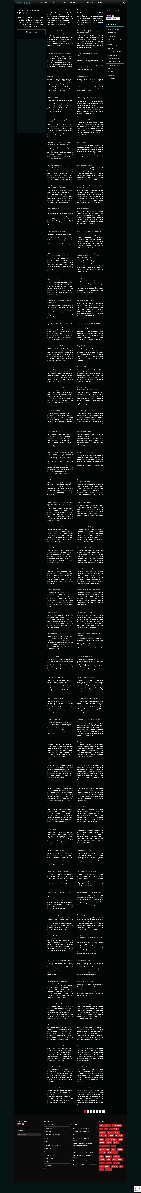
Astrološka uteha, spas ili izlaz (56, 677)
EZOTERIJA (55, 2)
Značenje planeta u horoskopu (55, 527)
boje (101, 1129)
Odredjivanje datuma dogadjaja (85, 677)
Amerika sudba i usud (83, 10)
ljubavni (109, 1142)
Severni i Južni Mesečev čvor (55, 850)
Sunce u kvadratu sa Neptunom (86, 960)
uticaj (101, 1166)
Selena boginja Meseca (53, 367)
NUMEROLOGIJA (90, 2)
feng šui (111, 1136)
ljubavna (102, 1142)
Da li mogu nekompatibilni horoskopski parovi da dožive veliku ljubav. (89, 480)
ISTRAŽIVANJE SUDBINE (115, 40)
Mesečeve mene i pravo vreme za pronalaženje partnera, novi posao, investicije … (89, 937)
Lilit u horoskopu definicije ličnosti (56, 410)
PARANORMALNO (113, 65)
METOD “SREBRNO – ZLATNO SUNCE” (84, 1164)
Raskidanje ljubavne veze (54, 480)
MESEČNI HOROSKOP (114, 52)
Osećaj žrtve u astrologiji (54, 569)
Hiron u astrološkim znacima (55, 698)
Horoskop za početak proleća (55, 1004)
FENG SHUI (111, 36)
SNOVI (110, 75)
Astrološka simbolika (53, 76)
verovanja (114, 1166)
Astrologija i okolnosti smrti (84, 278)
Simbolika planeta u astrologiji (55, 633)
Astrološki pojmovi (52, 785)
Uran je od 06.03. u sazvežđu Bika (86, 569)
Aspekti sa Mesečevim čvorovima (86, 806)
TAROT (80, 2)
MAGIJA (36, 2)
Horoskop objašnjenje (83, 208)
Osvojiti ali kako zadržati (84, 502)
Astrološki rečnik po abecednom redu (87, 367)
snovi (108, 1159)
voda (121, 1166)
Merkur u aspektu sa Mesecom (56, 1087)
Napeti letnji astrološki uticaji (85, 527)
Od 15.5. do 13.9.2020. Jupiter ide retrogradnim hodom (86, 98)
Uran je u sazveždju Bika (84, 827)
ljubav (120, 1139)
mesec (107, 1146)
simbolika (108, 1156)
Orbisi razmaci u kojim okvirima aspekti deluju (60, 806)
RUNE (109, 68)
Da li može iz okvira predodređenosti (87, 656)
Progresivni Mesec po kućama (85, 346)
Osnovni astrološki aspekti (84, 165)
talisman (102, 1163)
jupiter (101, 1139)
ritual (109, 1153)
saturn (115, 1153)
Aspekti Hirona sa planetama (55, 719)
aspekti (108, 1125)
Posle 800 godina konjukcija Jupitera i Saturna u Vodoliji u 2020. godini (57, 186)
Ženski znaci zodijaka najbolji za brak (57, 871)
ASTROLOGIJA (45, 2)
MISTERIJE (111, 55)
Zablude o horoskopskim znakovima (57, 936)
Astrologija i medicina (83, 785)
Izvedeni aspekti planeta (54, 763)
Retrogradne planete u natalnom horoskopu (89, 742)
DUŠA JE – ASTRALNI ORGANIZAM (83, 1152)
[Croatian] (110, 16)
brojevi (116, 1129)
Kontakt (100, 2)
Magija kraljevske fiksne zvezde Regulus (88, 892)
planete (120, 1149)
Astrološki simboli (52, 742)
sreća (114, 1159)
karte (107, 1139)
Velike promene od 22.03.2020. (85, 120)
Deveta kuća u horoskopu (84, 850)
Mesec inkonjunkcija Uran (84, 1087)
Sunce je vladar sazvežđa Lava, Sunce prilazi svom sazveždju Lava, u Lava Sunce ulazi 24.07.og (60, 504)
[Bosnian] (107, 16)
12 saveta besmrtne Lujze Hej (81, 1131)
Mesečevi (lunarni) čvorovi (84, 612)
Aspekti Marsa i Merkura (84, 1066)
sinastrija (116, 1156)
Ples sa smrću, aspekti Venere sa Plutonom (59, 1024)
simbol (101, 1156)
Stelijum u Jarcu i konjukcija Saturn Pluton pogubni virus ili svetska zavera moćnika (59, 143)
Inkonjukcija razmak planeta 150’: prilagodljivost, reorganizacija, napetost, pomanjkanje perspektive (88, 255)
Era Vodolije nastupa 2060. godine (86, 871)
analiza (102, 1125)
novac (113, 1146)
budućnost (103, 1132)
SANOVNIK (72, 2)
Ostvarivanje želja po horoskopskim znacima (59, 960)
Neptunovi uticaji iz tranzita (84, 431)
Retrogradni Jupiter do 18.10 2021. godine (59, 53)
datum (110, 1132)
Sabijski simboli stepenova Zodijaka (57, 915)
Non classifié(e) (112, 58)
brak (106, 1129)
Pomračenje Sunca (82, 76)
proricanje (102, 1153)
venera (107, 1166)
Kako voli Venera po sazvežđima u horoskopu (60, 1045)
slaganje (102, 1159)
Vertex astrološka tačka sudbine (86, 410)
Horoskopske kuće (82, 763)
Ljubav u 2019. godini (53, 656)
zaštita (101, 1170)
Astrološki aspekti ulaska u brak (56, 231)
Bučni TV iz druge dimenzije (81, 1128)
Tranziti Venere (81, 1045)
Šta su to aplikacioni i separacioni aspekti (88, 589)
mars (101, 1146)
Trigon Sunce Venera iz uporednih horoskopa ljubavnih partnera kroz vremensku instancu (89, 388)
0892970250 (31, 32)
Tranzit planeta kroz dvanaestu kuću (87, 300)
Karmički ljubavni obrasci (54, 589)
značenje (108, 1170)
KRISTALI (64, 2)
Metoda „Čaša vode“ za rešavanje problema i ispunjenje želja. (82, 1144)
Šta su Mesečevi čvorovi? (54, 31)
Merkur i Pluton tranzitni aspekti (56, 1066)
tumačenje (116, 1163)
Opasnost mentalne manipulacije (82, 1135)
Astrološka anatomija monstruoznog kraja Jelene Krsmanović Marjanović (58, 893)
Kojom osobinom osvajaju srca (85, 1004)
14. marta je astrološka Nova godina (87, 548)
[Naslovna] (23, 2)
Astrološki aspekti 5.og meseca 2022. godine (60, 10)
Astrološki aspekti (52, 612)
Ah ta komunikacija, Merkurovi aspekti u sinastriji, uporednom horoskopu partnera (58, 254)
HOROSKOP (118, 1136)
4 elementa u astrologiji (53, 431)
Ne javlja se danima (82, 142)
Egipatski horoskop (82, 1024)
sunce (120, 1159)
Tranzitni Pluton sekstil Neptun (85, 981)
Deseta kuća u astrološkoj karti (56, 346)
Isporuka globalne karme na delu (56, 548)
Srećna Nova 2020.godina (54, 165)
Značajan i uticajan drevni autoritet (57, 388)
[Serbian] (112, 16)
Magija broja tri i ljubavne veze (85, 452)
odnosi (113, 1149)
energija (116, 1132)
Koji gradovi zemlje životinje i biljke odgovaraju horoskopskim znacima (57, 982)
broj (111, 1129)
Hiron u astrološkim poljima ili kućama (87, 698)
